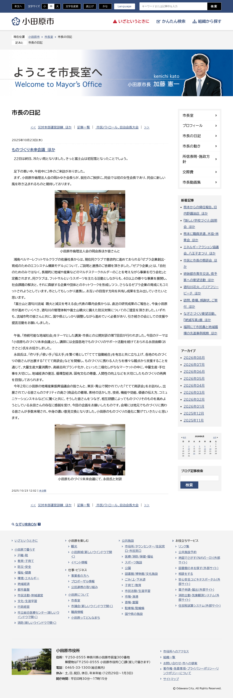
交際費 (188, 172)
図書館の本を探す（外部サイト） (198, 568)
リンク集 (183, 546)
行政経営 (24, 606)
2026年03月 (194, 392)
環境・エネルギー (28, 578)
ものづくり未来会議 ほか (33, 150)
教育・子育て (26, 561)
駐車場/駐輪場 (134, 608)
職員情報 (77, 612)
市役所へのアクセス (176, 651)
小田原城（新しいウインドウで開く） (91, 554)
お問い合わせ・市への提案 (180, 663)
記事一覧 (83, 127)
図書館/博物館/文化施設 (141, 573)
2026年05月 (194, 378)
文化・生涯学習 (27, 601)
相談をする (185, 573)
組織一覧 (169, 657)
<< (33, 127)
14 (210, 449)
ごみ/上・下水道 (135, 579)
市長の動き (192, 146)
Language (124, 6)
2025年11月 (194, 420)
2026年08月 (194, 357)
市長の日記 (192, 136)
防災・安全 (24, 566)
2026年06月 (194, 371)
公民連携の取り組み (84, 587)
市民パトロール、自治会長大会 (117, 127)
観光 (74, 546)
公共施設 (128, 540)
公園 (128, 568)
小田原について (78, 594)
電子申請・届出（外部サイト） (196, 589)
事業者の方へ (80, 575)
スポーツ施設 (133, 562)
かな (103, 6)
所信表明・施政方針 (196, 159)
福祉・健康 (24, 572)
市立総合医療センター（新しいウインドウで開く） (38, 614)
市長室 (49, 36)
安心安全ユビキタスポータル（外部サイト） (199, 581)
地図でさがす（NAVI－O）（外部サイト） (199, 560)
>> (146, 127)
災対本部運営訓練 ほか (55, 127)
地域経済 (24, 584)
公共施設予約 (187, 552)
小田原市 (33, 21)
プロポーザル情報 (83, 581)
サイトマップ (171, 679)
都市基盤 (24, 589)
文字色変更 (72, 6)
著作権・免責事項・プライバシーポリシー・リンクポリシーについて (191, 670)
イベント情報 (79, 562)
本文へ (18, 6)
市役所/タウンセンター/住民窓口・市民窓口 (145, 548)
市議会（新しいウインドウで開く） (92, 606)
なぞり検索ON (25, 524)
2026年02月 (194, 399)
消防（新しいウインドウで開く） (37, 622)
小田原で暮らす (25, 549)
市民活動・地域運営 (30, 595)
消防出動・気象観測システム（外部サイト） (198, 597)
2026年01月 (194, 406)
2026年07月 (194, 364)
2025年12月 (194, 413)
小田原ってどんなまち (85, 617)
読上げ (90, 6)
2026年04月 (194, 385)
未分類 (42, 491)
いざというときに (26, 540)
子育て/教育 (133, 585)
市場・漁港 (131, 596)
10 (189, 449)
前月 (184, 437)
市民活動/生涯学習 (137, 590)
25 (194, 453)
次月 (214, 437)
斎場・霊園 (131, 602)
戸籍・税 (23, 555)
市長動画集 (192, 182)
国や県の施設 (134, 613)
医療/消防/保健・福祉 (139, 556)
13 (205, 449)
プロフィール (193, 125)
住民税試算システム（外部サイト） (199, 605)
